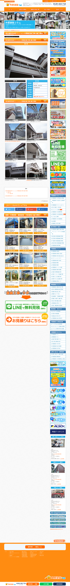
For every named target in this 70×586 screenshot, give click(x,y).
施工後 (8, 192)
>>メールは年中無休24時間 (57, 453)
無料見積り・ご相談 (32, 584)
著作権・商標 (42, 555)
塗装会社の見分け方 (56, 315)
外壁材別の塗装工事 (33, 555)
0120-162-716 (59, 4)
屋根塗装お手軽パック (56, 303)
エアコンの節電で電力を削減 (58, 328)
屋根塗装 (6, 160)
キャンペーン (11, 554)
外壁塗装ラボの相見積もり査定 (58, 358)
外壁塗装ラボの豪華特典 (57, 211)
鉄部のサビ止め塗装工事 (57, 278)
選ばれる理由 (11, 551)
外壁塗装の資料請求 (56, 356)
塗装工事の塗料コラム (56, 339)
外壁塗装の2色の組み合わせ (58, 255)
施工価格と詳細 (12, 233)
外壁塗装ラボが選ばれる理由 (58, 198)
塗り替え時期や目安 (56, 341)
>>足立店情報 (62, 458)
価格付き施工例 (24, 551)
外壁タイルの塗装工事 (56, 276)
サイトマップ (42, 554)
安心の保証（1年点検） (57, 207)
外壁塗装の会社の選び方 (57, 318)
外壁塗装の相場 (55, 264)
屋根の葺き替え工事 (56, 291)
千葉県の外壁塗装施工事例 (57, 240)
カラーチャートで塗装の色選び (58, 326)
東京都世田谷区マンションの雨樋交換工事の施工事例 (16, 190)
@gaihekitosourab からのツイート (56, 529)
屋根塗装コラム (55, 336)
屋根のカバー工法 (55, 293)
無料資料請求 (60, 584)
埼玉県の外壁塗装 (24, 554)
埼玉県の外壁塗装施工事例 (57, 238)
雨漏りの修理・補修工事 (57, 298)
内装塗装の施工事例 (56, 245)
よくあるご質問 (55, 216)
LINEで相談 (46, 584)
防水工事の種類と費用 (56, 300)
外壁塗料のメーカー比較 (57, 267)
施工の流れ (31, 552)
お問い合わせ (42, 551)
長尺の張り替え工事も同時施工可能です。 (13, 141)
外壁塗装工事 (29, 180)
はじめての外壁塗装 (56, 311)
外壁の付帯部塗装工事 (56, 271)
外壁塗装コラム (55, 334)
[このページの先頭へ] (59, 542)
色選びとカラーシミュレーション (14, 552)
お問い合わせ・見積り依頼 (57, 354)
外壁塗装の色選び (55, 251)
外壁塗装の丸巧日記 (56, 348)
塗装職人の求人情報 (56, 223)
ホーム (6, 551)
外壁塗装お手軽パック (56, 281)
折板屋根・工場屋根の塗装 (57, 296)
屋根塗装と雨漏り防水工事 (57, 287)
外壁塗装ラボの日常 (56, 343)
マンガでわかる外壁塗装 (57, 324)
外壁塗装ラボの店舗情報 (57, 218)
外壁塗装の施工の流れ (56, 260)
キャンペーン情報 (57, 209)
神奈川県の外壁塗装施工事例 (58, 243)
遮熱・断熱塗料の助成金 (57, 305)
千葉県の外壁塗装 (24, 555)
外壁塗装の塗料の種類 (56, 269)
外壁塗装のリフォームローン (58, 205)
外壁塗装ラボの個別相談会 (58, 214)
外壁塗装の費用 (55, 262)
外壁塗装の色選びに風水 (57, 253)
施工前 (10, 193)
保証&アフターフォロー (33, 551)
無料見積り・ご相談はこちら (35, 547)
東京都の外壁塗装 (24, 552)
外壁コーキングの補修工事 (57, 274)
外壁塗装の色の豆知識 (56, 346)
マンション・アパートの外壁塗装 (58, 232)
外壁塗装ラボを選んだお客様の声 (58, 201)
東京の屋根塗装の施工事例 (57, 289)
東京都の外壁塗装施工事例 (57, 236)
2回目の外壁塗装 (55, 313)
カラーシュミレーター (56, 258)
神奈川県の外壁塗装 (25, 556)
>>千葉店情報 (59, 509)
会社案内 (54, 221)
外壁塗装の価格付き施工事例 (58, 229)
